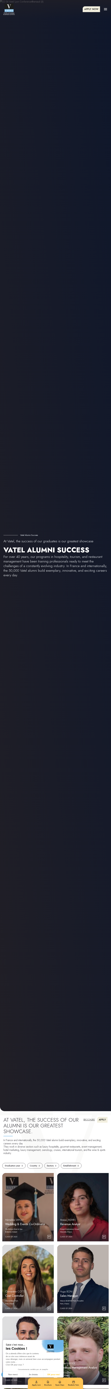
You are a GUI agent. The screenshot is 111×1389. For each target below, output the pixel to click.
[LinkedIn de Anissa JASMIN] (104, 1236)
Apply (102, 1119)
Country (35, 1165)
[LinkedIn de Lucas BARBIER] (104, 1380)
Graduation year (14, 1165)
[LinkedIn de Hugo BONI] (104, 1308)
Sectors (52, 1165)
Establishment (71, 1165)
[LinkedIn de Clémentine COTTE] (49, 1308)
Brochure (89, 1119)
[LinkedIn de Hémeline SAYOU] (49, 1236)
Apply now (91, 9)
